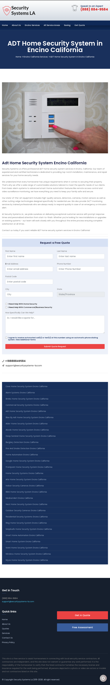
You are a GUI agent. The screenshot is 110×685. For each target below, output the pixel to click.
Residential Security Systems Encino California (27, 516)
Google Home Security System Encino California (27, 460)
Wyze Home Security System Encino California (27, 560)
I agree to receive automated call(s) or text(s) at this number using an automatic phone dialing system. (53, 339)
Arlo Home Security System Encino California (26, 479)
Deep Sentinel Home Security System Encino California (31, 436)
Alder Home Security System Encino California (26, 423)
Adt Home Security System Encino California (26, 411)
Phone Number (64, 263)
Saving (67, 25)
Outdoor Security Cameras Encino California (25, 510)
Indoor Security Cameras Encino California (25, 485)
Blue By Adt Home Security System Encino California (29, 417)
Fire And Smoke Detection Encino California (25, 448)
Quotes (5, 628)
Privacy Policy (8, 642)
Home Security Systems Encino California (24, 473)
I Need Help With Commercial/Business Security (30, 307)
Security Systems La (23, 679)
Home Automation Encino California (22, 454)
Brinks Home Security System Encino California (27, 398)
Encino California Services (36, 56)
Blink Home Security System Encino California (26, 491)
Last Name (62, 251)
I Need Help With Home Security (22, 304)
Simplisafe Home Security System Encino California (29, 529)
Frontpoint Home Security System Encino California (29, 467)
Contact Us (7, 637)
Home (5, 25)
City (7, 289)
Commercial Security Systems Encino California (27, 405)
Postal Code (11, 276)
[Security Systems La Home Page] (19, 10)
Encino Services (32, 25)
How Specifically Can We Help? (19, 312)
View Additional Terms (26, 339)
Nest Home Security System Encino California (26, 504)
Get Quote (79, 25)
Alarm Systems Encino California (20, 392)
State (59, 289)
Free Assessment (82, 627)
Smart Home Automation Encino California (25, 535)
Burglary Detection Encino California (22, 442)
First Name (10, 251)
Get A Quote (82, 615)
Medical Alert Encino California (19, 498)
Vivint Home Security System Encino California (27, 547)
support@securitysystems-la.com (24, 365)
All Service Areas (52, 25)
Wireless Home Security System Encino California (28, 553)
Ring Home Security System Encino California (26, 522)
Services (6, 633)
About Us (16, 25)
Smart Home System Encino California (23, 541)
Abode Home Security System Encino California (27, 429)
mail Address (11, 263)
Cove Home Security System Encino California (26, 386)
